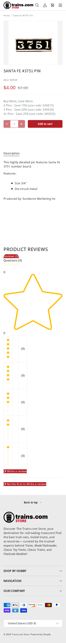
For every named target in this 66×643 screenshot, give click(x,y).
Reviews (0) (11, 256)
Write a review (17, 471)
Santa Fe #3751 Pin (23, 16)
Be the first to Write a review (26, 484)
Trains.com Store (20, 634)
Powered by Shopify (40, 634)
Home (7, 16)
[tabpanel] (33, 182)
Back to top (31, 502)
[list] (33, 43)
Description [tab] (12, 153)
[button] (52, 5)
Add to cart (45, 123)
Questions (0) (13, 260)
